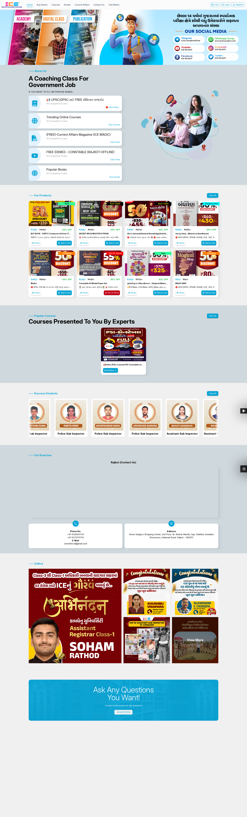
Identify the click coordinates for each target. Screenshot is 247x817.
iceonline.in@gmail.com (75, 543)
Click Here (115, 142)
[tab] (30, 4)
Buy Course (114, 124)
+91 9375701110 (75, 537)
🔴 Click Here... (113, 107)
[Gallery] (123, 37)
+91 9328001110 (75, 534)
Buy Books (114, 177)
